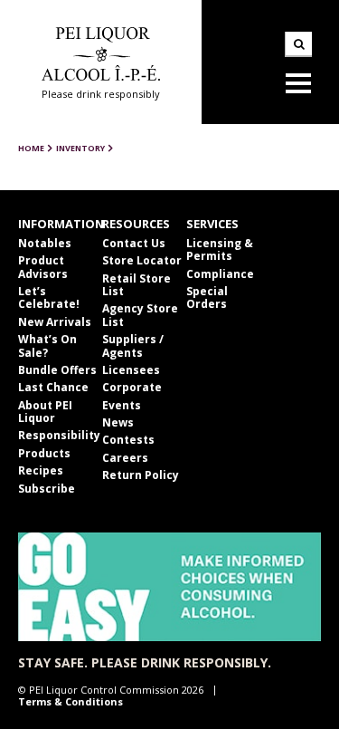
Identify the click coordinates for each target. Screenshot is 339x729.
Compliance (220, 274)
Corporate (132, 387)
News (118, 422)
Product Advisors (43, 267)
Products (44, 453)
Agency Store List (140, 315)
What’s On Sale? (47, 345)
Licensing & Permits (219, 249)
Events (121, 405)
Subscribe (46, 488)
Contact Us (133, 243)
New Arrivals (54, 322)
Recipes (40, 470)
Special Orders (207, 297)
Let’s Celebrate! (49, 297)
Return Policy (140, 475)
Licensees (131, 370)
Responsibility (59, 435)
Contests (128, 439)
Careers (125, 457)
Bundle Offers (57, 370)
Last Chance (53, 387)
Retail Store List (136, 285)
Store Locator (142, 260)
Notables (44, 243)
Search (298, 44)
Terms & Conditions (70, 701)
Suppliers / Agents (133, 345)
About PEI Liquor (45, 412)
